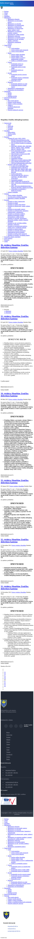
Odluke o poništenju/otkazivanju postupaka (14, 107)
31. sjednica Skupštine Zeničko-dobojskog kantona (15, 587)
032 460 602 (8, 787)
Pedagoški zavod (15, 80)
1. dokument (7, 311)
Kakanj (8, 737)
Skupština (7, 16)
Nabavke (6, 99)
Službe (9, 53)
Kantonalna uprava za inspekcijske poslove (17, 64)
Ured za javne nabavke (17, 51)
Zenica (8, 757)
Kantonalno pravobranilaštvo (16, 90)
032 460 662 (8, 775)
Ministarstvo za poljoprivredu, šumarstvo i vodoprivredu (16, 26)
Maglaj (8, 739)
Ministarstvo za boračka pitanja (16, 37)
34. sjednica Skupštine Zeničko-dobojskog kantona (15, 394)
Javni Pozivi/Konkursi (10, 97)
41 (5, 681)
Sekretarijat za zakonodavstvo (16, 88)
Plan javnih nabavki (13, 100)
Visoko (8, 752)
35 (5, 672)
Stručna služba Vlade (17, 56)
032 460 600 (8, 784)
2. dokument (7, 312)
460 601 (15, 784)
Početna (6, 11)
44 (5, 686)
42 (5, 683)
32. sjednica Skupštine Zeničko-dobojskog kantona (15, 540)
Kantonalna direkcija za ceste (19, 83)
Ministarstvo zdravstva (14, 36)
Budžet (10, 93)
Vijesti (6, 13)
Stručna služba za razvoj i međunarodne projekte (18, 58)
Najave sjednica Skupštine (16, 251)
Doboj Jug (9, 735)
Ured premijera (15, 48)
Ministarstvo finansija (13, 19)
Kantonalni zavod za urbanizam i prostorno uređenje (20, 78)
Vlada (5, 14)
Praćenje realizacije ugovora (15, 110)
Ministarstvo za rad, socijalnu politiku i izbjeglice (16, 39)
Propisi (10, 94)
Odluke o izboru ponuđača (15, 103)
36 (5, 674)
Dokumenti (7, 91)
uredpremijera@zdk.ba (11, 782)
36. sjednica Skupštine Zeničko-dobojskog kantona (15, 246)
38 (5, 677)
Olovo (8, 742)
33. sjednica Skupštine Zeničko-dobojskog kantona (15, 481)
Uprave (10, 62)
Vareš (7, 749)
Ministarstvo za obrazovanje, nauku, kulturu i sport (15, 29)
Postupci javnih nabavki (14, 102)
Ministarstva (7, 17)
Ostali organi (7, 45)
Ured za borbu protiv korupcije (19, 50)
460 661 (15, 772)
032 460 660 (8, 772)
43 (5, 684)
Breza (8, 732)
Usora (8, 747)
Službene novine (12, 96)
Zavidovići (9, 754)
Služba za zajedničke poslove (19, 60)
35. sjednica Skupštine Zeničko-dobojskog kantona (15, 317)
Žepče (8, 759)
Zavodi (10, 73)
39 (5, 678)
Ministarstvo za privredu (14, 24)
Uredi (9, 47)
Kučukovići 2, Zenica (7, 720)
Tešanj (8, 744)
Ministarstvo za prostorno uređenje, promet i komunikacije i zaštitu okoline (16, 33)
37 (5, 675)
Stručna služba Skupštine (18, 54)
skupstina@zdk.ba (10, 770)
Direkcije (10, 82)
